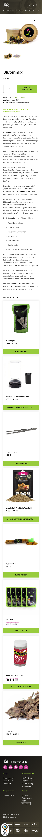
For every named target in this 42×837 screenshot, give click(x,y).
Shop (19, 11)
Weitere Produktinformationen (17, 102)
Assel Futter (10, 620)
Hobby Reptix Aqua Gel (14, 675)
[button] (35, 20)
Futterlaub (10, 731)
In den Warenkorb (27, 88)
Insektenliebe (9, 11)
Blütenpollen (11, 564)
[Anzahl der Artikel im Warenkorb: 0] (37, 5)
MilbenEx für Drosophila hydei (17, 396)
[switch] (5, 833)
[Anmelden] (30, 5)
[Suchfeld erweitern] (26, 4)
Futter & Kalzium (18, 97)
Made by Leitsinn (9, 817)
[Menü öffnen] (33, 4)
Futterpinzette (11, 452)
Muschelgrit (10, 340)
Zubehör (27, 11)
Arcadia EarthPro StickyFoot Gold (19, 508)
